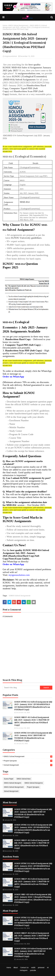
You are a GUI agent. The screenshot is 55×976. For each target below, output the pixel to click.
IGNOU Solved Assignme (34, 783)
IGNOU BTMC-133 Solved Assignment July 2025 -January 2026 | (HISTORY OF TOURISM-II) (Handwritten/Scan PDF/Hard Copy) (33, 737)
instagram (24, 970)
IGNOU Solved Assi (24, 779)
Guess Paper (8, 779)
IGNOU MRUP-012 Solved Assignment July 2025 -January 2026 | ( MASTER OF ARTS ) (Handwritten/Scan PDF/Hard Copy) (31, 721)
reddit (33, 968)
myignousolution (11, 56)
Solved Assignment (28, 765)
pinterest (41, 968)
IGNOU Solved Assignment (18, 25)
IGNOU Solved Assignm (12, 783)
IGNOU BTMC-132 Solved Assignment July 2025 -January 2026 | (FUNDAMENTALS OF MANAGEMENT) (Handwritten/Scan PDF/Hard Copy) (33, 706)
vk (48, 968)
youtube (33, 970)
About (15, 968)
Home (5, 25)
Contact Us (24, 968)
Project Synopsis (28, 761)
